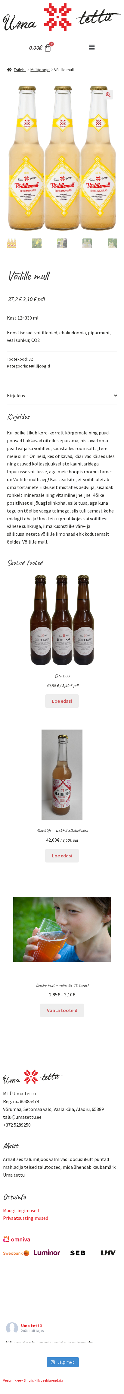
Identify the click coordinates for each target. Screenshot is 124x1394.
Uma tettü (31, 1325)
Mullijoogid (40, 69)
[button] (91, 47)
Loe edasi (62, 701)
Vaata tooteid (62, 1010)
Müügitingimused (21, 1210)
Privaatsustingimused (25, 1218)
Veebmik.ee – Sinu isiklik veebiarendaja (33, 1380)
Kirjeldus (16, 396)
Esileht (20, 69)
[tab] (62, 396)
